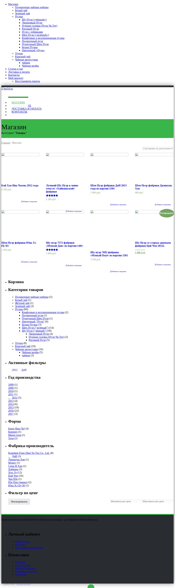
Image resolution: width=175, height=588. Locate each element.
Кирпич (12, 431)
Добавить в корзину (118, 204)
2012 (14, 369)
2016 (11, 410)
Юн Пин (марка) (18, 482)
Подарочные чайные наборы (32, 7)
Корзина (20, 544)
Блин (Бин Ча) (16, 428)
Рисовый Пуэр (30, 28)
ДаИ (23, 369)
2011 (11, 394)
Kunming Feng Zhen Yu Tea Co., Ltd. (29, 453)
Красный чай (22, 56)
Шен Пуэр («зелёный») (35, 35)
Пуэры (19, 16)
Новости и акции (25, 568)
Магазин (13, 4)
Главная (5, 142)
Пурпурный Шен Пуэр (35, 44)
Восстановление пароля (29, 547)
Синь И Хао (15, 466)
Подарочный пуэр (32, 41)
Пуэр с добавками (32, 31)
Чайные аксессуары (26, 59)
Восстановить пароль (27, 81)
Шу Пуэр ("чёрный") (34, 330)
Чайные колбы (30, 65)
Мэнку (12, 462)
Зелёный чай (22, 13)
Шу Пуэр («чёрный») (34, 19)
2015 (11, 407)
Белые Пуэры (30, 47)
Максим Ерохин (23, 584)
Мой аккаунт (15, 78)
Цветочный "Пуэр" (33, 321)
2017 (11, 413)
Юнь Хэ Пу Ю (16, 485)
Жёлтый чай (22, 303)
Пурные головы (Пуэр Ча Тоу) (39, 25)
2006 (11, 387)
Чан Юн (13, 479)
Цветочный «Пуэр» (33, 50)
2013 (11, 400)
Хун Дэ (12, 472)
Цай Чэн (13, 475)
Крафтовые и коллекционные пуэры (43, 38)
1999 (11, 384)
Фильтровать (19, 501)
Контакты (14, 75)
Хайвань (13, 469)
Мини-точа (14, 435)
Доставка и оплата (19, 71)
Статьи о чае (15, 68)
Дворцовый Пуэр (32, 22)
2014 (11, 404)
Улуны (19, 53)
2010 (11, 391)
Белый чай (21, 10)
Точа (11, 438)
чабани (26, 62)
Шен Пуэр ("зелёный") (35, 327)
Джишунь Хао (16, 459)
